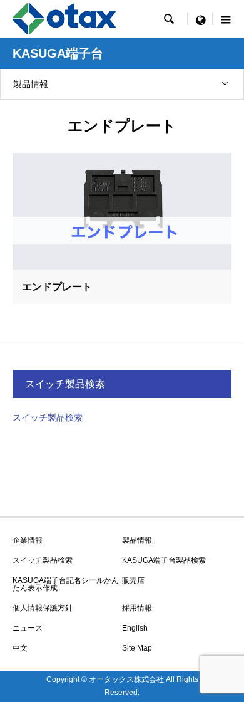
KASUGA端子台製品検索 (164, 560)
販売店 (133, 580)
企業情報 (28, 540)
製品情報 (30, 84)
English (135, 628)
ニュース (28, 628)
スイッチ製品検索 (48, 417)
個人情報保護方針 (43, 608)
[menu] (200, 19)
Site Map (137, 648)
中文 (20, 648)
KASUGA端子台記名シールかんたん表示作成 (66, 584)
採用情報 (137, 608)
